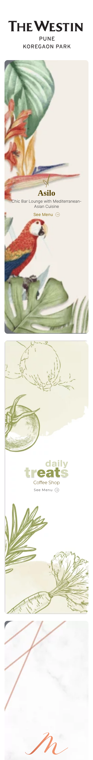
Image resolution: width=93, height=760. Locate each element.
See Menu (43, 214)
